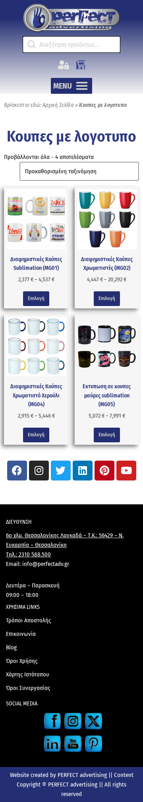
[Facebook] (17, 470)
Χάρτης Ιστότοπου (27, 674)
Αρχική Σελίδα (58, 105)
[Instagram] (39, 470)
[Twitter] (61, 470)
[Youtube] (126, 470)
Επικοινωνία (21, 633)
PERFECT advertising (83, 775)
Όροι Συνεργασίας (28, 688)
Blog (11, 647)
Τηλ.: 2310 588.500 (28, 554)
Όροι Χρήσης (21, 660)
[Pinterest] (104, 470)
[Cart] (80, 64)
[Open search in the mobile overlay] (71, 44)
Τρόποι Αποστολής (28, 620)
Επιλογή (36, 298)
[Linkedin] (83, 470)
